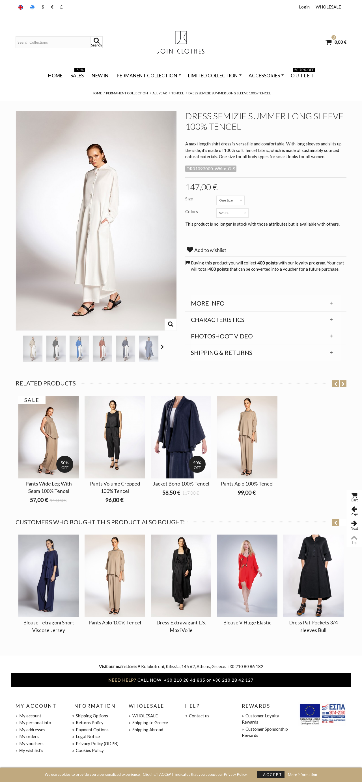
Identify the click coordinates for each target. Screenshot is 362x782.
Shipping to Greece (148, 722)
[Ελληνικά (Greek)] (33, 7)
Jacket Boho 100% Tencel (181, 484)
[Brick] (102, 348)
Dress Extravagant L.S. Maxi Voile (181, 626)
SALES (77, 75)
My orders (27, 736)
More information (302, 774)
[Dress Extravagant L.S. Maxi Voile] (181, 576)
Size (189, 198)
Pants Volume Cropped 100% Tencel (115, 487)
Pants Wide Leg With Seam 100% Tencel (48, 487)
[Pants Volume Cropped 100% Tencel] (115, 437)
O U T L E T (302, 75)
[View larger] (170, 324)
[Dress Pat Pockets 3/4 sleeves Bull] (313, 576)
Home (55, 76)
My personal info (33, 722)
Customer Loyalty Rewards (260, 719)
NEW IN (100, 76)
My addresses (30, 729)
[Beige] (33, 348)
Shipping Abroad (146, 729)
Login (304, 6)
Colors (192, 211)
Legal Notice (86, 736)
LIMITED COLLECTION (213, 76)
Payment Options (90, 729)
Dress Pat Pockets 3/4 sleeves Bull (313, 626)
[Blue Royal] (79, 348)
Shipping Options (90, 715)
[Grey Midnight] (125, 348)
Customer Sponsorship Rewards (265, 732)
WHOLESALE (328, 6)
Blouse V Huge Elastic (247, 623)
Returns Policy (88, 722)
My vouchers (30, 743)
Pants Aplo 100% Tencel (247, 484)
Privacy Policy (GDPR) (95, 743)
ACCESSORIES (264, 76)
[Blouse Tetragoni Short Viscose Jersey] (48, 576)
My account (28, 715)
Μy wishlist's (29, 750)
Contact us (197, 715)
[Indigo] (149, 348)
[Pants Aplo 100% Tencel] (247, 437)
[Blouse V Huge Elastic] (247, 576)
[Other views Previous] (18, 347)
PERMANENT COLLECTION (147, 76)
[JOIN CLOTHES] (181, 42)
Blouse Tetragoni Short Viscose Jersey (48, 626)
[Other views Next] (163, 347)
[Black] (56, 348)
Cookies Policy (88, 750)
